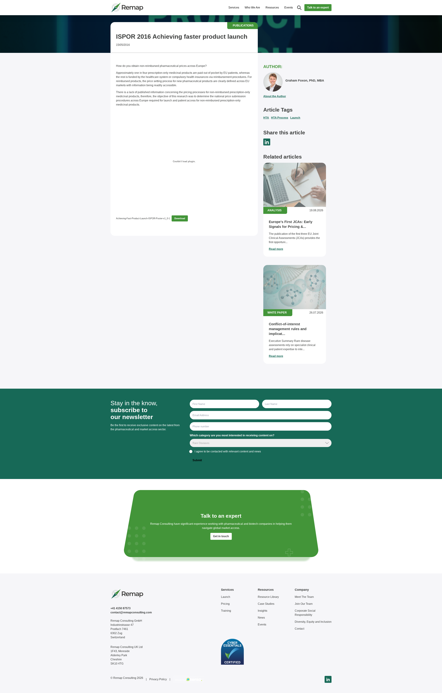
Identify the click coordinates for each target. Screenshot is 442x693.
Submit (197, 460)
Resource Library (268, 596)
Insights (262, 610)
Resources (272, 7)
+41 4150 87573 (120, 608)
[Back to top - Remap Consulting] (433, 686)
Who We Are (252, 7)
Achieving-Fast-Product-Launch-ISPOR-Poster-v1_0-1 (143, 218)
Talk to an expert (318, 7)
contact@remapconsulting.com (131, 612)
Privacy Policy (158, 679)
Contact (299, 628)
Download (179, 218)
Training (226, 610)
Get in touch (221, 536)
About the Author (274, 96)
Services (233, 7)
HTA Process (279, 117)
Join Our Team (304, 603)
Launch (295, 117)
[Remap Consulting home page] (138, 7)
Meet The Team (304, 596)
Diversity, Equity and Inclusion (313, 621)
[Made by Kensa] (188, 679)
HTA (266, 117)
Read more (276, 249)
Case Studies (266, 603)
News (261, 617)
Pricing (225, 603)
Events (288, 7)
